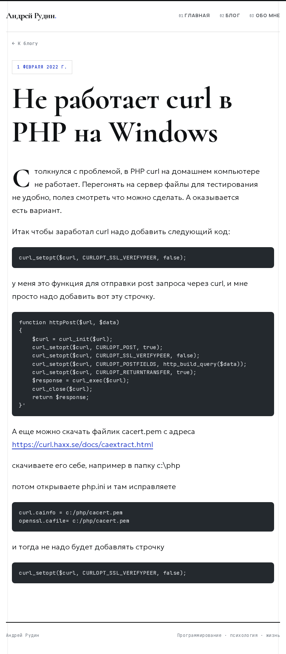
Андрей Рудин (30, 15)
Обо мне (268, 15)
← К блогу (25, 43)
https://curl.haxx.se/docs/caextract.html (82, 444)
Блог (233, 15)
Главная (197, 15)
